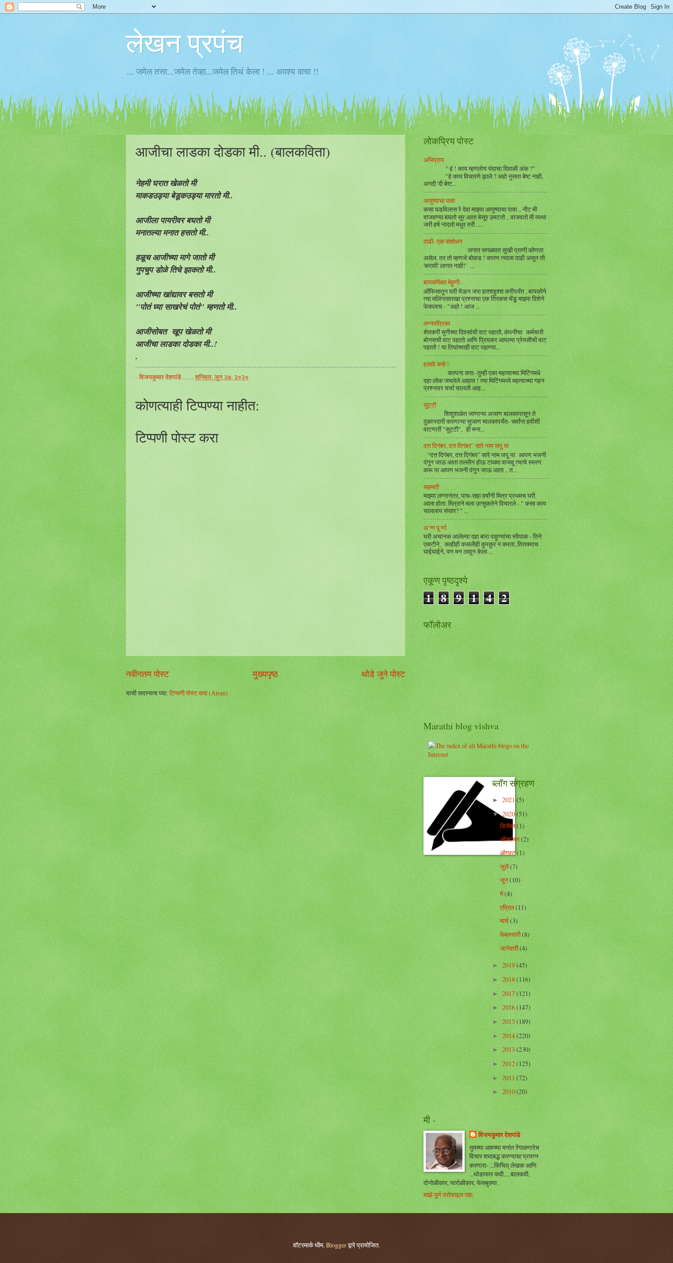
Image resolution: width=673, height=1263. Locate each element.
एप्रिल (508, 907)
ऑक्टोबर (510, 839)
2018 (509, 979)
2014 (509, 1035)
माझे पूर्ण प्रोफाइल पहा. (448, 1194)
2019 (509, 965)
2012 (509, 1063)
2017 (509, 993)
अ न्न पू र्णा (434, 527)
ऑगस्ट (508, 852)
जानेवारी (510, 948)
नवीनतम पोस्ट (147, 673)
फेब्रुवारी (511, 934)
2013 (509, 1049)
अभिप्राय (433, 159)
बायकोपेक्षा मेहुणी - (443, 282)
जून (505, 879)
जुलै (505, 866)
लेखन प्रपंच (184, 42)
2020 (509, 813)
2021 (509, 799)
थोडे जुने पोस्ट (383, 673)
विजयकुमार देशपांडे (499, 1135)
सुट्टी (429, 404)
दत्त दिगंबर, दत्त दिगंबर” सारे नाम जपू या (466, 445)
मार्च (505, 920)
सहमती (431, 486)
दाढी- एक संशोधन (442, 241)
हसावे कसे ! (436, 364)
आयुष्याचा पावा (439, 200)
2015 (509, 1021)
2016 (509, 1007)
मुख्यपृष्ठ (265, 673)
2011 (509, 1077)
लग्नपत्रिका (436, 323)
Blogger (336, 1245)
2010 (509, 1091)
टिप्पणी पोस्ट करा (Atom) (198, 693)
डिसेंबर (508, 825)
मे (502, 893)
